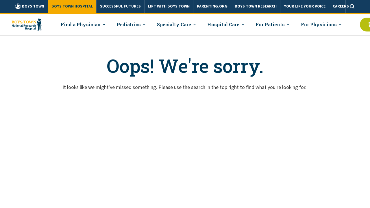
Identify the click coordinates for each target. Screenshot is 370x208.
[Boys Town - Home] (27, 24)
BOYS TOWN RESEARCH (256, 6)
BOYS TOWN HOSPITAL (72, 6)
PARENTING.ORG (212, 6)
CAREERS (341, 6)
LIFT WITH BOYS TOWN (169, 6)
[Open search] (352, 6)
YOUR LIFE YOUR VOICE (304, 6)
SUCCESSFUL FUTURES (120, 6)
